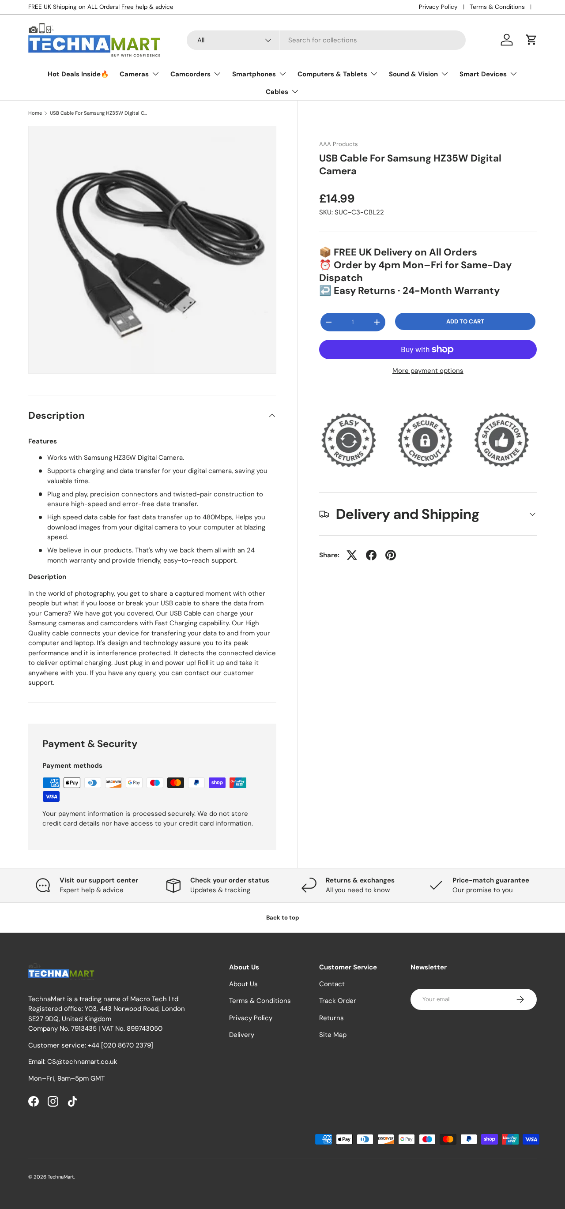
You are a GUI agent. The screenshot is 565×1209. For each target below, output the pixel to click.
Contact (332, 984)
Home (35, 113)
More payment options (427, 370)
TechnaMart (61, 1177)
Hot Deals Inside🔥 (78, 74)
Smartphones (254, 74)
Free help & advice (147, 7)
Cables (277, 91)
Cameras (134, 74)
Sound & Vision (413, 74)
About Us (243, 984)
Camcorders (190, 74)
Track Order (337, 1000)
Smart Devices (483, 74)
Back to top (282, 917)
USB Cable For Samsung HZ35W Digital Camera (99, 113)
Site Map (333, 1034)
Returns (331, 1018)
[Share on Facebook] (371, 555)
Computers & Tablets (332, 74)
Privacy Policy (438, 7)
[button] (531, 39)
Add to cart (465, 321)
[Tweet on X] (352, 555)
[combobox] (326, 40)
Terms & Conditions (497, 7)
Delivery (241, 1034)
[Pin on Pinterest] (390, 555)
